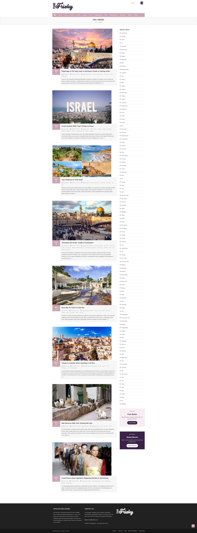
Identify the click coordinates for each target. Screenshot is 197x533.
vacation (91, 131)
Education (123, 132)
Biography (123, 59)
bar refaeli (88, 481)
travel (86, 131)
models (63, 483)
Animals (78, 426)
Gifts (122, 175)
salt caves (100, 247)
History (123, 215)
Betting (123, 56)
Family (123, 142)
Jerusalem (109, 129)
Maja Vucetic (66, 366)
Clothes (123, 99)
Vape (122, 390)
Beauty (123, 53)
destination (102, 310)
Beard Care (124, 49)
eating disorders (96, 481)
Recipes (123, 324)
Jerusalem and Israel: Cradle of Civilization (77, 243)
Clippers (123, 96)
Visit (110, 247)
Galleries (123, 162)
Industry (123, 235)
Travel (135, 15)
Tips (122, 370)
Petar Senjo (66, 129)
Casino (123, 79)
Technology (124, 364)
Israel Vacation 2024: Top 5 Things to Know (77, 126)
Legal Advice (124, 248)
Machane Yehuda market (78, 247)
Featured (123, 149)
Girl (122, 178)
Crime (122, 112)
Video (122, 397)
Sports (123, 347)
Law (122, 245)
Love (91, 15)
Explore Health (132, 422)
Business (123, 66)
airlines (96, 310)
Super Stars (124, 357)
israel (111, 74)
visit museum (73, 368)
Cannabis (123, 72)
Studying (123, 351)
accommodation (90, 310)
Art (122, 43)
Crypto (123, 115)
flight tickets (93, 129)
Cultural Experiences (98, 74)
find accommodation (92, 366)
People (123, 307)
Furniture (123, 158)
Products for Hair (125, 317)
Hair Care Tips (124, 195)
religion (68, 131)
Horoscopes (124, 225)
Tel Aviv (73, 131)
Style (106, 15)
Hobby (123, 218)
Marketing (123, 268)
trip (68, 368)
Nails (122, 294)
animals (97, 426)
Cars (122, 76)
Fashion (123, 145)
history (99, 129)
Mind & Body (124, 274)
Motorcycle (124, 281)
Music (122, 291)
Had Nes (108, 310)
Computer (123, 102)
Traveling (64, 368)
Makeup (123, 264)
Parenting (122, 15)
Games (123, 168)
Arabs (87, 129)
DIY (122, 125)
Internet (123, 238)
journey (72, 312)
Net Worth (123, 298)
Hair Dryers (124, 198)
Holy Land (106, 74)
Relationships (98, 15)
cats (101, 426)
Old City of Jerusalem (90, 247)
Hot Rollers (124, 228)
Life (122, 251)
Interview (123, 241)
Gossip (123, 182)
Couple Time (124, 105)
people (63, 131)
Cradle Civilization (98, 245)
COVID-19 (123, 109)
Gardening (124, 172)
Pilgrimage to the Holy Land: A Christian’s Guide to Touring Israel (86, 71)
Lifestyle (123, 254)
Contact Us (120, 530)
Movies (85, 15)
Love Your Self (125, 261)
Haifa (87, 182)
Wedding (123, 403)
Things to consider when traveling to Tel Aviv (78, 363)
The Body (123, 367)
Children (123, 89)
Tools (122, 377)
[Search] (142, 3)
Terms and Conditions (132, 530)
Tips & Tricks (124, 374)
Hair (122, 192)
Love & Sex (124, 258)
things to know (80, 131)
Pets (122, 311)
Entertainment (113, 15)
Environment (124, 139)
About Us (114, 530)
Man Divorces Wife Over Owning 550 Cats (77, 423)
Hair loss (123, 202)
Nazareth (103, 182)
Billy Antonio (66, 74)
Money (123, 278)
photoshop (69, 483)
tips (108, 366)
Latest (125, 530)
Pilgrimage (64, 76)
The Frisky (65, 310)
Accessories (124, 33)
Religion (123, 331)
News (66, 15)
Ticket (77, 312)
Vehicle (123, 394)
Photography (124, 314)
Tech (122, 360)
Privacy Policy (142, 530)
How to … (123, 231)
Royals (129, 15)
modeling (107, 481)
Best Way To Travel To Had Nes (73, 307)
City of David (89, 245)
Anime (123, 39)
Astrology (123, 46)
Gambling (123, 165)
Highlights (123, 211)
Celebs (78, 15)
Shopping (123, 341)
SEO (122, 337)
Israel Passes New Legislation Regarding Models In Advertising (85, 478)
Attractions (88, 74)
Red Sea (108, 182)
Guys (122, 188)
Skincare (123, 344)
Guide (78, 74)
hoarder (106, 426)
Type (122, 387)
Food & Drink (124, 155)
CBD (122, 82)
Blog (122, 62)
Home (60, 15)
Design (123, 122)
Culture (123, 119)
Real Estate (124, 321)
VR (122, 400)
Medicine (123, 271)
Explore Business (132, 445)
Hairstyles (123, 205)
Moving (123, 288)
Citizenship (124, 92)
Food (122, 152)
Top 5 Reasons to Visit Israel (72, 180)
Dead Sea (106, 245)
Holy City (112, 245)
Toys (122, 380)
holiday (63, 312)
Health (72, 15)
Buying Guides (125, 69)
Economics (124, 129)
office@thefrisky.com (93, 519)
